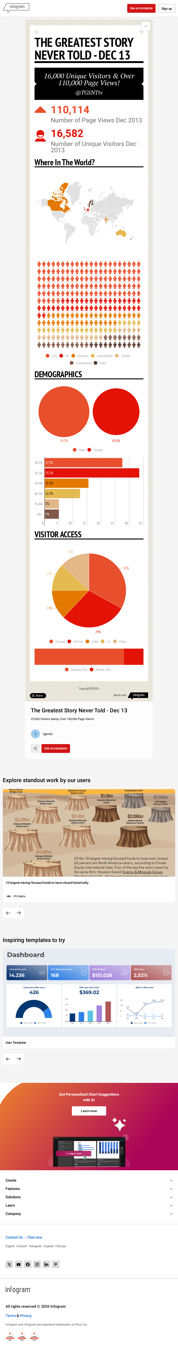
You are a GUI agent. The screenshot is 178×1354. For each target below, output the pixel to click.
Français (60, 1246)
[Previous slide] (8, 913)
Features (13, 1188)
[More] (146, 26)
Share (39, 695)
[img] (89, 283)
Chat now (34, 1237)
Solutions (13, 1197)
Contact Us (14, 1237)
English (10, 1246)
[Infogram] (16, 8)
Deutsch (21, 1246)
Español (49, 1246)
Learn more (89, 1111)
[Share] (35, 748)
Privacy (26, 1315)
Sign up (167, 8)
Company (13, 1213)
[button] (86, 212)
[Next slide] (18, 913)
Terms (11, 1315)
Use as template (141, 8)
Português (35, 1246)
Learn (10, 1205)
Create (11, 1180)
